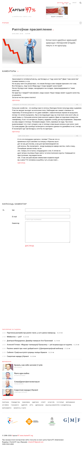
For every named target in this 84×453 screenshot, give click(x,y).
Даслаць (29, 246)
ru (67, 3)
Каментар (15, 223)
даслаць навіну (63, 2)
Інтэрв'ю (5, 405)
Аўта (31, 405)
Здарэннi (35, 402)
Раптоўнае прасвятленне (32, 29)
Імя (13, 210)
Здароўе (24, 405)
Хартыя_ (22, 10)
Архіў (74, 2)
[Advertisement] (42, 184)
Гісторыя (60, 402)
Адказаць (16, 100)
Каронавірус (7, 408)
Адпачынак (39, 405)
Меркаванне (6, 361)
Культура (51, 402)
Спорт (43, 402)
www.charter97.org (26, 435)
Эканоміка (26, 402)
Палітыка (5, 402)
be (63, 3)
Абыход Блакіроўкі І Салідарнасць (58, 405)
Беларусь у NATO (20, 408)
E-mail (14, 217)
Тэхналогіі (15, 405)
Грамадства (15, 402)
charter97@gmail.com (35, 442)
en (70, 3)
